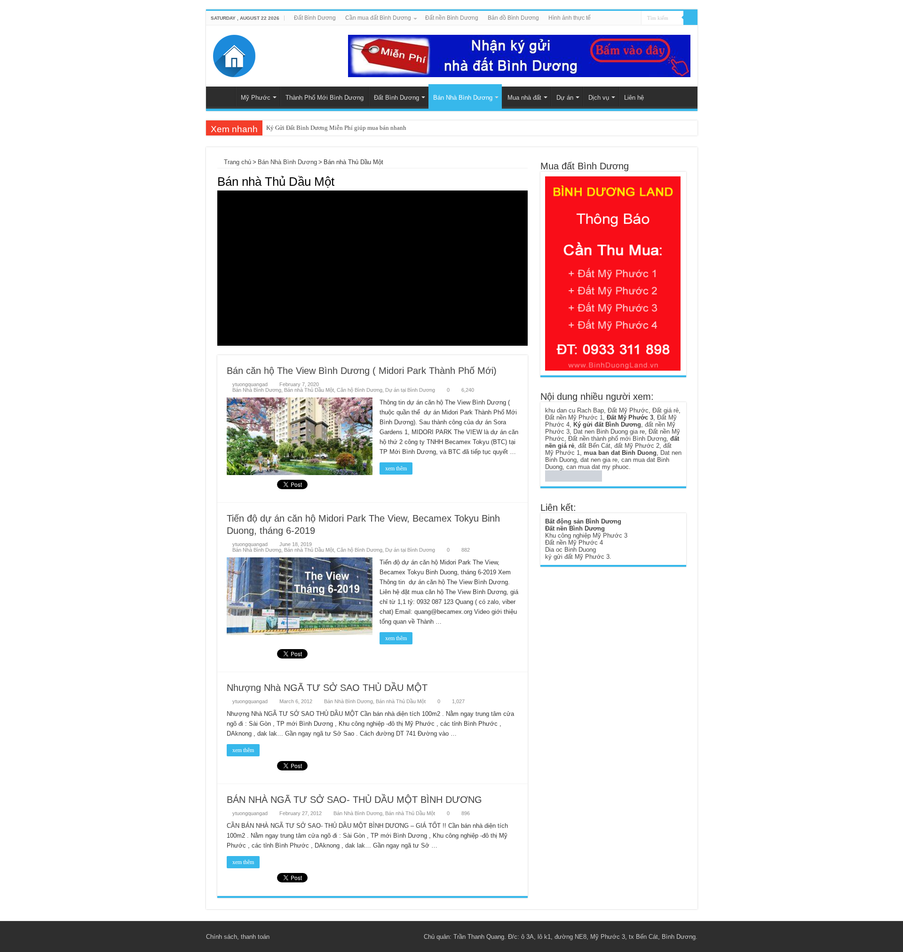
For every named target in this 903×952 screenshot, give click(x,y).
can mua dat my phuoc (597, 466)
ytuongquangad (250, 384)
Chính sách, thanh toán (237, 936)
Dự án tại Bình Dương (410, 390)
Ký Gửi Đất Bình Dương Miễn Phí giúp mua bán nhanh (336, 127)
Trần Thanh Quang (478, 936)
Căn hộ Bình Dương (359, 390)
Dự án (564, 97)
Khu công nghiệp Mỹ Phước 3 (586, 535)
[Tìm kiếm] (690, 18)
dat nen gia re (599, 459)
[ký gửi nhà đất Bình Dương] (519, 55)
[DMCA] (573, 475)
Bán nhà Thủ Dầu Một (309, 390)
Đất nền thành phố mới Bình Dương (617, 438)
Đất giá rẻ (665, 410)
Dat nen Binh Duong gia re (609, 431)
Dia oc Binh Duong (570, 549)
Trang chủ (223, 96)
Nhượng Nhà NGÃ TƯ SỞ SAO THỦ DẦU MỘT (327, 687)
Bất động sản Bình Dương (583, 521)
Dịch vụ (598, 97)
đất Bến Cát (594, 445)
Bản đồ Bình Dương (513, 18)
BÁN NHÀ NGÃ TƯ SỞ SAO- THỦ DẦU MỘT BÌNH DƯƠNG (354, 799)
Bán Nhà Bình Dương (462, 97)
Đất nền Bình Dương (451, 18)
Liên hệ (634, 97)
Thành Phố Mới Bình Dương (324, 97)
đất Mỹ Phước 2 (636, 445)
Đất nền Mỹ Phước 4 (574, 542)
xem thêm (396, 468)
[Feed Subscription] (525, 181)
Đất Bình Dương (315, 18)
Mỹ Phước (255, 97)
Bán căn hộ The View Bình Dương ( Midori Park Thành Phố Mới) (362, 370)
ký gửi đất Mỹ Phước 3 (577, 556)
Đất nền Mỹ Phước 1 (574, 417)
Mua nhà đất (524, 97)
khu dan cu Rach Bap (574, 410)
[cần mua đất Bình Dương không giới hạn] (613, 273)
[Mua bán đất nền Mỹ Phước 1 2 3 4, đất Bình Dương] (234, 54)
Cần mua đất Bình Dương (378, 18)
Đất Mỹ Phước (628, 410)
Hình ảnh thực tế (569, 18)
